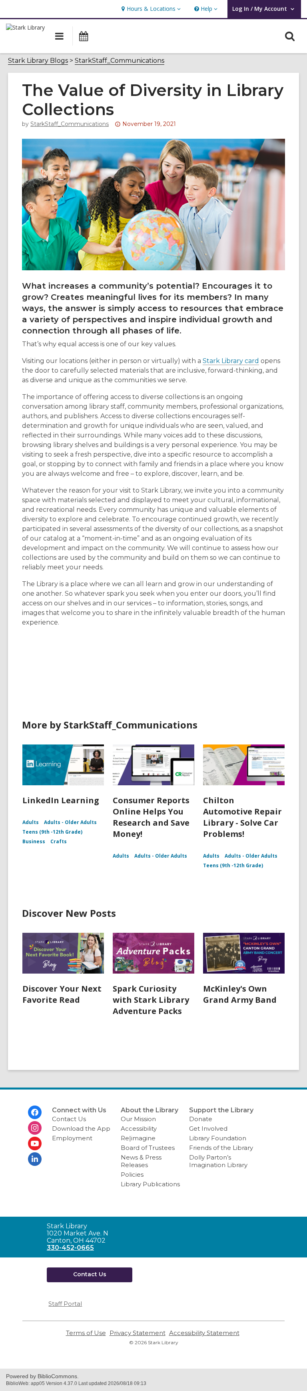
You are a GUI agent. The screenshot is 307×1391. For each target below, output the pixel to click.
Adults (30, 822)
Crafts (58, 841)
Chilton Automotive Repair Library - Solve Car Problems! (242, 817)
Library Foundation (217, 1138)
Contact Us (69, 1119)
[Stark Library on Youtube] (35, 1143)
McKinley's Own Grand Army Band (240, 994)
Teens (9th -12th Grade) (52, 831)
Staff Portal (65, 1303)
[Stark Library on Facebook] (35, 1112)
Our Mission (138, 1119)
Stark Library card (231, 361)
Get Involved (208, 1128)
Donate (200, 1119)
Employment (72, 1138)
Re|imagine (138, 1138)
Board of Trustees (148, 1148)
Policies (132, 1174)
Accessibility (139, 1128)
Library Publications (150, 1184)
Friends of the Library (221, 1148)
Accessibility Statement (204, 1333)
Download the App (81, 1128)
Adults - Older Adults (70, 822)
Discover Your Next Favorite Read (62, 994)
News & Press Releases (141, 1161)
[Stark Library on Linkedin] (35, 1159)
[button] (150, 9)
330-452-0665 (70, 1247)
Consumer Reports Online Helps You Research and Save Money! (151, 817)
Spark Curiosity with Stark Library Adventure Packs (151, 999)
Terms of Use (86, 1333)
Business (33, 841)
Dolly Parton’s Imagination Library (218, 1161)
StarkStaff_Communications (119, 60)
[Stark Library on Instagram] (35, 1128)
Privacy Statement (137, 1333)
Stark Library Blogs (38, 60)
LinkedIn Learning (60, 800)
